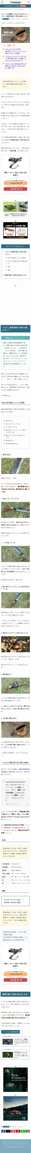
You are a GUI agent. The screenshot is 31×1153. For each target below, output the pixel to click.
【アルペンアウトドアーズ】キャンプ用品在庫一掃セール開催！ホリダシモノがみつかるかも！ (16, 58)
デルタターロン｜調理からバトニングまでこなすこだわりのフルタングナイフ (21, 1041)
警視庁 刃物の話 (13, 804)
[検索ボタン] (29, 2)
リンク (26, 1142)
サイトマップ (21, 1142)
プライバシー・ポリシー (8, 1143)
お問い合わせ (17, 1143)
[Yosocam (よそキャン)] (15, 2)
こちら (23, 6)
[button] (3, 1131)
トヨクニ (13, 19)
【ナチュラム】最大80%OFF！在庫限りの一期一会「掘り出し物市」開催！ (16, 66)
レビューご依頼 (24, 1143)
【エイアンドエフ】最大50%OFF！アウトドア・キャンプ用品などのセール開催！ (15, 51)
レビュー (18, 19)
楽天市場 (13, 189)
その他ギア (5, 19)
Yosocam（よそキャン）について (10, 1142)
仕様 (9, 267)
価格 (9, 270)
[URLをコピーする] (27, 1131)
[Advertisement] (15, 302)
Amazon (13, 183)
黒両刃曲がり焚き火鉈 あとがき (15, 275)
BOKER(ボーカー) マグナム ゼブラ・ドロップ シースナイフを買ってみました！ (21, 1054)
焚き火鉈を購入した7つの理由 (17, 258)
